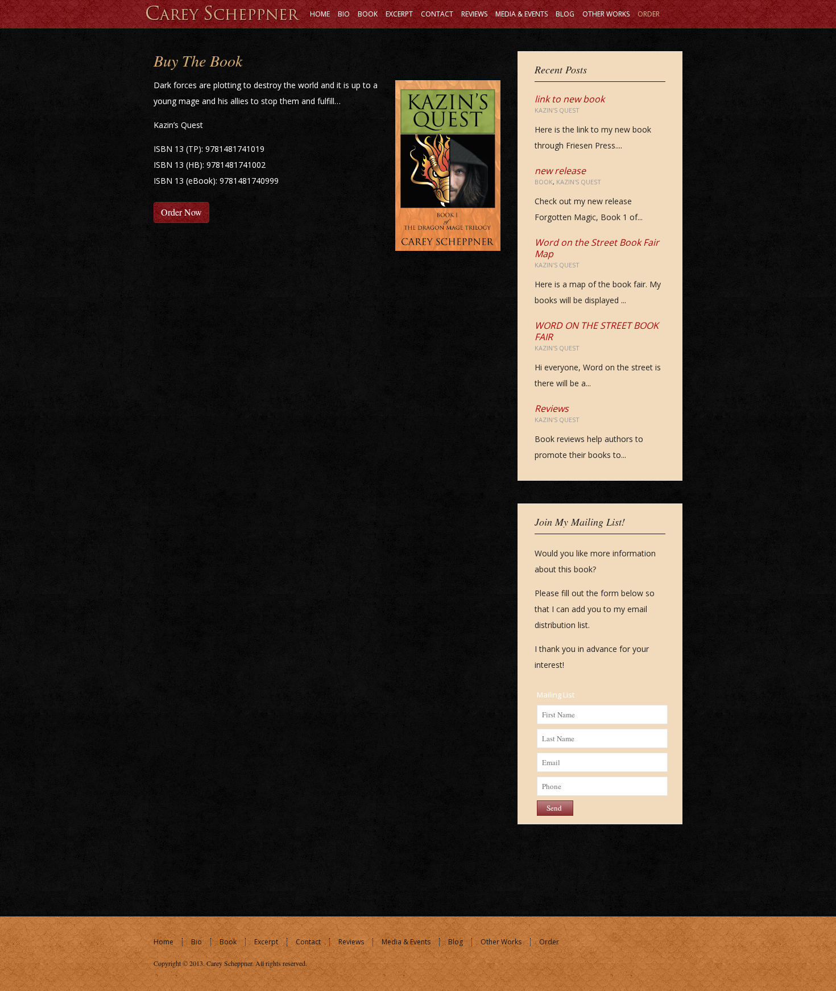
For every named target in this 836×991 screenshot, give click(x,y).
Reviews (552, 408)
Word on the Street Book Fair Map (597, 248)
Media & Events (406, 942)
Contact (308, 942)
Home (163, 942)
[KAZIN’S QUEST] (223, 13)
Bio (196, 942)
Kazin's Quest (557, 110)
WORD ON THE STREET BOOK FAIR (597, 331)
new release (560, 170)
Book (544, 181)
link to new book (570, 99)
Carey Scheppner (229, 963)
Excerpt (266, 942)
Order (549, 942)
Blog (455, 942)
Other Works (501, 942)
